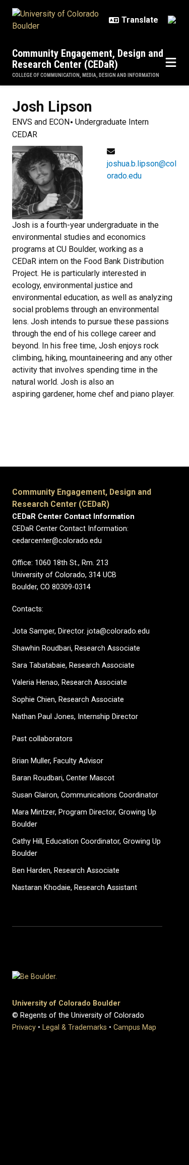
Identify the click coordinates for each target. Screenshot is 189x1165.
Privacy (24, 1027)
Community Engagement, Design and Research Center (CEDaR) (87, 58)
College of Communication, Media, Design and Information (85, 75)
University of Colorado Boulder (66, 1003)
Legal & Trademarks (74, 1027)
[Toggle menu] (171, 62)
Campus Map (134, 1027)
